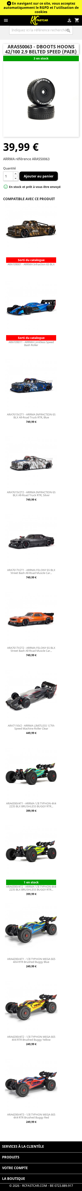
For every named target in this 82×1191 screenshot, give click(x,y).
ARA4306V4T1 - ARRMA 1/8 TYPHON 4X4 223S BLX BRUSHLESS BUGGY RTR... (31, 805)
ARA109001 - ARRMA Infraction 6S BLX (31, 264)
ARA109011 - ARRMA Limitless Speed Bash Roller (31, 343)
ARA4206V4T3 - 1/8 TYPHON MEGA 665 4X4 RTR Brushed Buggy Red (31, 1116)
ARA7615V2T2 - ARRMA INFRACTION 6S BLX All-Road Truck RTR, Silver (31, 494)
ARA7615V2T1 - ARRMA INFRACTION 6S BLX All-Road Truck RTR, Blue (31, 416)
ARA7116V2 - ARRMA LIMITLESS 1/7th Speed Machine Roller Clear (31, 727)
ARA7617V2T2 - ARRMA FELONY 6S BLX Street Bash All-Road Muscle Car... (31, 649)
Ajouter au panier (38, 176)
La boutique (13, 1178)
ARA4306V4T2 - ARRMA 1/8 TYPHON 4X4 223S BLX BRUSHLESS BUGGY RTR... (31, 888)
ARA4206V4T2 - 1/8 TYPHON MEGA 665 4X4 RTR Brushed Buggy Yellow (31, 1038)
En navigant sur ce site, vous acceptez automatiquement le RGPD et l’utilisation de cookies (41, 7)
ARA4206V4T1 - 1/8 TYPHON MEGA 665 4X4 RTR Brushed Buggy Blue (31, 960)
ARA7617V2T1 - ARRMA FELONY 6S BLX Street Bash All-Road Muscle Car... (31, 571)
